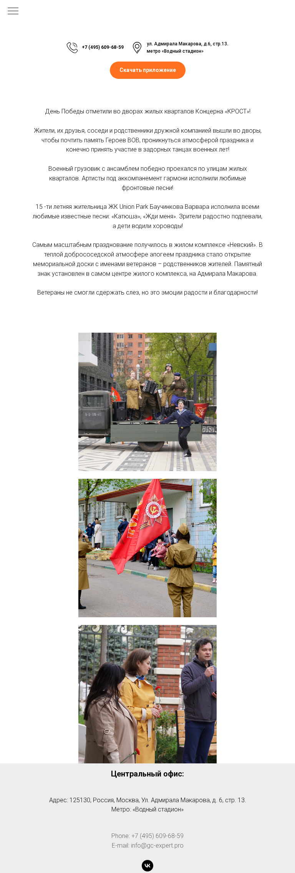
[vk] (147, 865)
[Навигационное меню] (13, 11)
